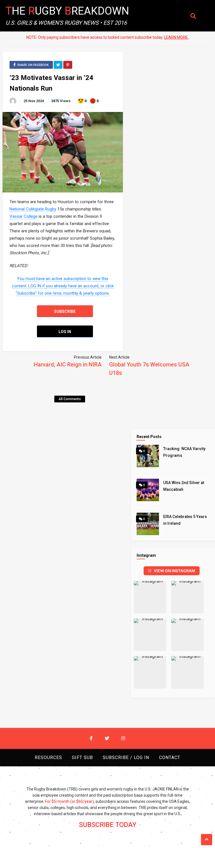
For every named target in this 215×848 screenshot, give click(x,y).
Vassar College (24, 216)
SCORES (13, 54)
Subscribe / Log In (25, 77)
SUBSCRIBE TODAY (107, 825)
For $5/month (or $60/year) (69, 801)
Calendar (15, 66)
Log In (65, 331)
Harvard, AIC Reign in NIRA (68, 364)
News (11, 43)
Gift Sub (82, 757)
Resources (48, 757)
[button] (150, 597)
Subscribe (65, 311)
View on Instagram (174, 570)
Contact (15, 89)
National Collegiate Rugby (33, 209)
